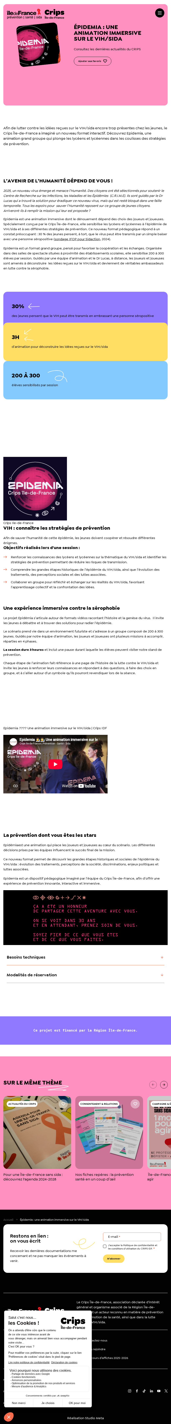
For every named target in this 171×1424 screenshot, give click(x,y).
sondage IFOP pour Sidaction (77, 239)
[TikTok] (144, 1391)
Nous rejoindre (96, 1349)
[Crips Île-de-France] (35, 13)
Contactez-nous (96, 1340)
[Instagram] (129, 1391)
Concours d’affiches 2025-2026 (107, 1358)
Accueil (8, 1220)
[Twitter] (166, 1391)
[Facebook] (136, 1391)
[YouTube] (158, 1391)
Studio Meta (94, 1418)
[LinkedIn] (151, 1391)
